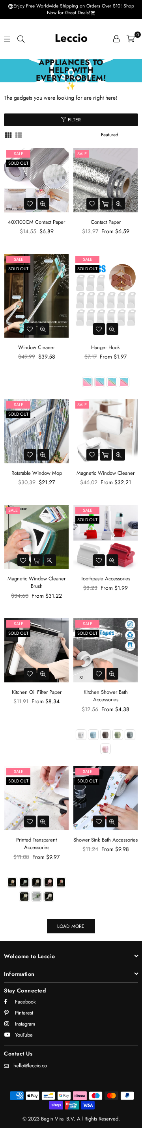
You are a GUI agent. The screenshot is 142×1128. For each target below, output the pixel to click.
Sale (18, 154)
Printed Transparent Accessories (36, 843)
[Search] (21, 39)
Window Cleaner (36, 347)
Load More (70, 926)
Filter (73, 119)
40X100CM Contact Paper (36, 222)
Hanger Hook (105, 347)
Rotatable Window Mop (36, 473)
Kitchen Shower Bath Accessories (106, 696)
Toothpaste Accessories (105, 578)
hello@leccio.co (30, 1065)
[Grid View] (8, 134)
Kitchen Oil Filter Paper (37, 692)
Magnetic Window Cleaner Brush (36, 582)
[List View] (18, 134)
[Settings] (116, 39)
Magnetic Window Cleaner (106, 473)
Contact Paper (106, 222)
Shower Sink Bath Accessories (105, 840)
